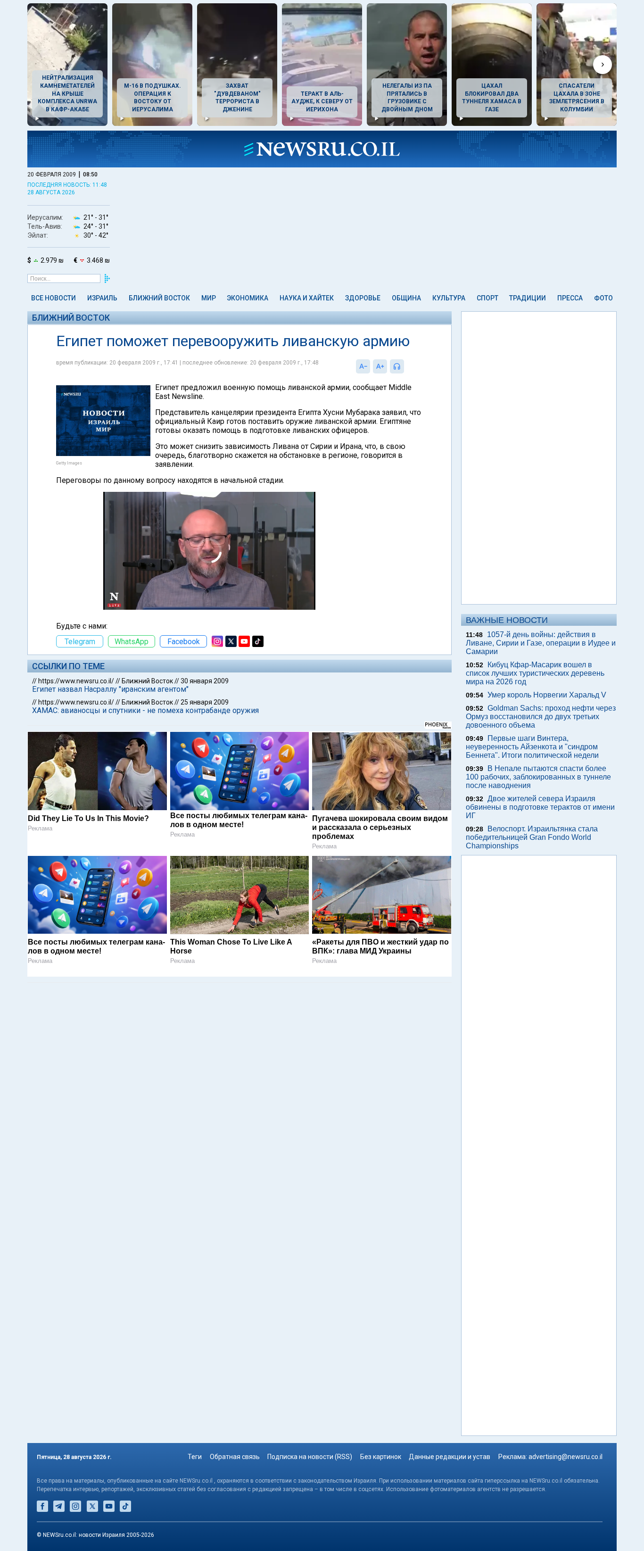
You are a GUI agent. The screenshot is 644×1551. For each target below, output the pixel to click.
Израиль (102, 298)
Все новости (53, 298)
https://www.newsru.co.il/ (76, 681)
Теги (195, 1456)
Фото (603, 298)
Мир (208, 298)
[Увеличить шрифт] (380, 366)
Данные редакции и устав (449, 1456)
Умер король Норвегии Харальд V (546, 695)
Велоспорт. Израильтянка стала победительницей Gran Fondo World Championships (532, 837)
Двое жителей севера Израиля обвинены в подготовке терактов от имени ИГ (540, 807)
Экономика (247, 298)
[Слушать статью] (406, 366)
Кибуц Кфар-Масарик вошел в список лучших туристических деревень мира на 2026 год (535, 673)
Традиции (527, 298)
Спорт (487, 298)
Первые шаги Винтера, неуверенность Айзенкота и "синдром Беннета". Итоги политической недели (532, 746)
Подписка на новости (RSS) (309, 1456)
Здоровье (362, 298)
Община (406, 298)
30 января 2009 (205, 681)
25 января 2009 (205, 702)
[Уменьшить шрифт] (363, 366)
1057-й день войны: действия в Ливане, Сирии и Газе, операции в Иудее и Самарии (541, 642)
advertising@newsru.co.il (565, 1456)
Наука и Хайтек (307, 298)
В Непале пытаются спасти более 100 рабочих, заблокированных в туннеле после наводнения (538, 776)
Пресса (570, 298)
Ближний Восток (159, 298)
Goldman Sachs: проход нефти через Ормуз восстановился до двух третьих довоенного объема (541, 716)
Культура (448, 298)
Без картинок (380, 1456)
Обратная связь (235, 1456)
